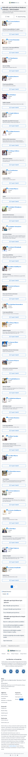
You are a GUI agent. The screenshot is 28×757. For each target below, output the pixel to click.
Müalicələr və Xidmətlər (6, 700)
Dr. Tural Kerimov (13, 170)
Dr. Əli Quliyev (12, 95)
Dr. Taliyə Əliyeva (13, 455)
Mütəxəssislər (4, 694)
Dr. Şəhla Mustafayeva (14, 398)
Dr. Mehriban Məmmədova (15, 304)
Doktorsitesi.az (4, 720)
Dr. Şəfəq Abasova (13, 76)
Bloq (8, 653)
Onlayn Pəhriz (23, 653)
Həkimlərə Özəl (18, 694)
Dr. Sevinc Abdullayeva (14, 510)
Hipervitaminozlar (7, 640)
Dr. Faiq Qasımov (13, 58)
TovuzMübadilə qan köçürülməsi (11, 612)
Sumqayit (10, 307)
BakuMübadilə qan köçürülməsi (11, 605)
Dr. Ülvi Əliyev (12, 528)
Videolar (4, 653)
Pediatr (10, 23)
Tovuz (9, 289)
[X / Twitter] (12, 755)
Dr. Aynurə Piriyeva (13, 360)
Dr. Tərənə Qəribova (13, 21)
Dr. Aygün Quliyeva (13, 113)
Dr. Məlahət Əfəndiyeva (14, 207)
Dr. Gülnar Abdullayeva (14, 266)
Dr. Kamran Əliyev (13, 342)
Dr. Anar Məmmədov (13, 40)
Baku (9, 24)
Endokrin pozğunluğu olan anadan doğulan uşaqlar (13, 636)
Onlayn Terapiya (14, 653)
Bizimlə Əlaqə (4, 710)
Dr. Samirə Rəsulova (13, 418)
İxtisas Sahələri (4, 696)
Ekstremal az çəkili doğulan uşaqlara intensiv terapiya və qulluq (12, 631)
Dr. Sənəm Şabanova (14, 491)
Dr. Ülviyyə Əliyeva (13, 322)
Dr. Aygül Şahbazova (14, 379)
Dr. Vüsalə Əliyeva (13, 188)
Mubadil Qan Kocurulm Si (13, 646)
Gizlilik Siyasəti (4, 713)
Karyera (19, 699)
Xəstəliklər (3, 698)
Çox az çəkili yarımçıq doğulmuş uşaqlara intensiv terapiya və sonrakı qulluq (13, 626)
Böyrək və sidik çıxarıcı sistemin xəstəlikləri (13, 621)
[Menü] (2, 2)
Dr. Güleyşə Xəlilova (13, 151)
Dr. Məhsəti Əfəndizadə (14, 247)
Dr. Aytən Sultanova (13, 286)
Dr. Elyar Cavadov (13, 436)
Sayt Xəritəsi (4, 715)
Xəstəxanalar (4, 702)
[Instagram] (15, 755)
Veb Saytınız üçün (19, 697)
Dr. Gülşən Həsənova (13, 131)
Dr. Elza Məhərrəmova (14, 471)
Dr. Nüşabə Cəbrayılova (14, 226)
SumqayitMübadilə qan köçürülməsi (12, 609)
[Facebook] (10, 755)
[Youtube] (17, 755)
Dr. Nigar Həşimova (13, 548)
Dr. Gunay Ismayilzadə (14, 567)
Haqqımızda (3, 708)
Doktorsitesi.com (5, 722)
